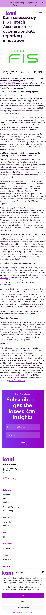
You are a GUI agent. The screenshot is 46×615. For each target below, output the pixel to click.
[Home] (11, 13)
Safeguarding (8, 511)
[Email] (40, 72)
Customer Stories (9, 549)
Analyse (6, 502)
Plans (5, 537)
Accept (23, 595)
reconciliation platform (9, 270)
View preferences (23, 607)
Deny (23, 601)
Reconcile (7, 495)
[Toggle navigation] (40, 13)
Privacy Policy (28, 612)
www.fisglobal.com (17, 380)
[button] (43, 573)
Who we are (7, 560)
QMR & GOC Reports (11, 507)
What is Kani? (8, 522)
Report (5, 498)
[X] (35, 72)
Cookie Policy (16, 612)
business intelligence (18, 280)
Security (6, 526)
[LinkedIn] (29, 72)
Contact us (10, 478)
